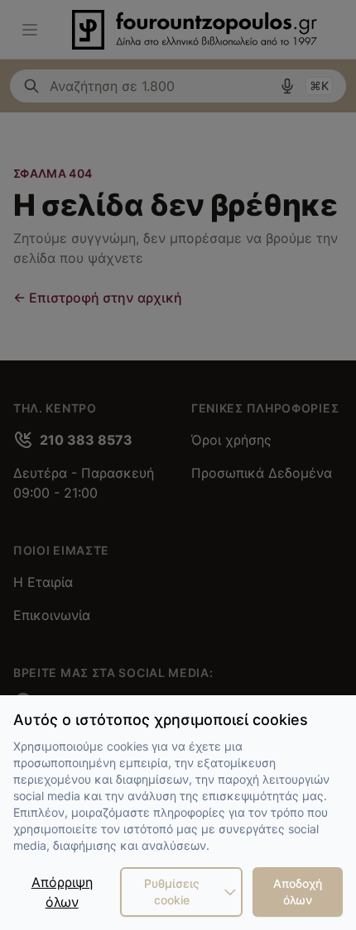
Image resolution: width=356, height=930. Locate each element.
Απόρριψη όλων (62, 892)
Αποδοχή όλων (297, 891)
